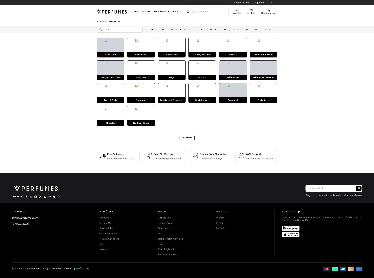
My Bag (220, 223)
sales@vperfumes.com (25, 218)
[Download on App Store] (323, 234)
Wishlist (220, 217)
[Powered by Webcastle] (82, 268)
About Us (104, 217)
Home (100, 21)
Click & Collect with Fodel (170, 238)
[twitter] (40, 197)
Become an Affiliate (168, 254)
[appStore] (54, 197)
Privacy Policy (106, 228)
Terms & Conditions (109, 238)
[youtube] (50, 197)
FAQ (160, 233)
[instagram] (31, 197)
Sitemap (103, 249)
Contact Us (105, 223)
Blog (101, 244)
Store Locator (165, 228)
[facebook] (26, 197)
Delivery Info (164, 217)
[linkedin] (35, 197)
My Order (221, 228)
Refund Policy (165, 223)
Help (160, 244)
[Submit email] (359, 188)
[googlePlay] (59, 197)
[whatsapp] (45, 197)
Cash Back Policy (108, 233)
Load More (187, 138)
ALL (153, 29)
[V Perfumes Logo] (112, 11)
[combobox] (266, 2)
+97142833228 (20, 223)
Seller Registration (167, 249)
